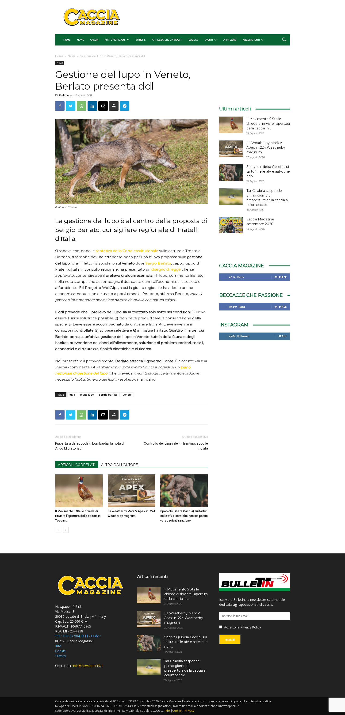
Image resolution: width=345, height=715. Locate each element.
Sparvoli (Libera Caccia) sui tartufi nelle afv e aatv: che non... (268, 171)
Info (58, 646)
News (80, 39)
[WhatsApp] (81, 106)
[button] (284, 40)
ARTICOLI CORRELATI (77, 465)
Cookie (60, 651)
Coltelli (193, 39)
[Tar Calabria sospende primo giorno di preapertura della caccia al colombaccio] (231, 196)
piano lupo (87, 394)
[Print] (114, 106)
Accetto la (231, 627)
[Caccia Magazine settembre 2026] (231, 225)
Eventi (209, 39)
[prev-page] (58, 530)
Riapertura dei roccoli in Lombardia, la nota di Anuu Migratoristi (89, 445)
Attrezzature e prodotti (167, 39)
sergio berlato (108, 394)
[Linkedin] (92, 106)
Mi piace (281, 277)
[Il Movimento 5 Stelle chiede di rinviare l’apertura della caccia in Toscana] (79, 490)
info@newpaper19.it (88, 665)
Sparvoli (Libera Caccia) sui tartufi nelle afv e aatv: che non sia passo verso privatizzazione (184, 515)
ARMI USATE (229, 39)
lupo (72, 394)
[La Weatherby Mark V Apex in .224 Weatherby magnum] (131, 490)
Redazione (65, 95)
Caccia (94, 39)
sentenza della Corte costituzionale (127, 251)
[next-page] (66, 530)
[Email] (103, 106)
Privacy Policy (250, 627)
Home (66, 39)
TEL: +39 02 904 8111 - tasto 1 (78, 636)
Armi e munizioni (115, 39)
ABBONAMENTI (251, 39)
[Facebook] (60, 106)
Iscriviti (230, 639)
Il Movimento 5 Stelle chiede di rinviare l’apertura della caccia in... (268, 123)
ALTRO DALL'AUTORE (119, 465)
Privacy (60, 656)
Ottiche (141, 39)
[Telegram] (124, 106)
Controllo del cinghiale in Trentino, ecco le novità (176, 445)
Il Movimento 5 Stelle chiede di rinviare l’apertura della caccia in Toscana (77, 515)
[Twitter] (70, 106)
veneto (127, 394)
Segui (282, 336)
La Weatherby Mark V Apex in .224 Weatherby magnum (265, 147)
